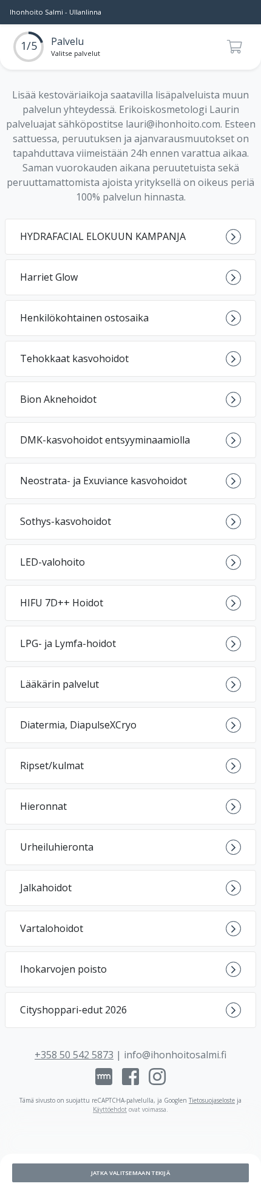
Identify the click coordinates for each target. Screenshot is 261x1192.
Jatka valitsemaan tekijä (130, 1173)
